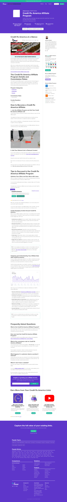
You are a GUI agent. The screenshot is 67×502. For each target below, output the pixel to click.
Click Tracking (46, 473)
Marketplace (35, 469)
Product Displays (36, 474)
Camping (19, 452)
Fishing (25, 453)
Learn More (48, 70)
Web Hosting (22, 457)
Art (35, 451)
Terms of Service (25, 489)
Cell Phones (27, 452)
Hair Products (49, 453)
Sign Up (46, 489)
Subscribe (34, 383)
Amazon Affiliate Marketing (20, 442)
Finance (23, 453)
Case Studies (33, 442)
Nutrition (13, 456)
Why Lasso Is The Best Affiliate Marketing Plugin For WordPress (17, 405)
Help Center (46, 485)
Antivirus (30, 451)
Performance (46, 477)
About (24, 484)
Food (30, 453)
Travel (16, 457)
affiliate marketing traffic (19, 368)
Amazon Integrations (37, 464)
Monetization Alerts (47, 464)
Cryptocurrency (49, 452)
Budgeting (13, 452)
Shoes (31, 456)
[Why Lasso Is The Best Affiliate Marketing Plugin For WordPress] (18, 398)
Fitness (28, 453)
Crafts (43, 452)
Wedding (25, 457)
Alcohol (28, 451)
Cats (25, 452)
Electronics (16, 453)
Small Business (38, 456)
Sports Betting (46, 456)
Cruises (46, 452)
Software (42, 456)
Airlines (25, 451)
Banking (44, 451)
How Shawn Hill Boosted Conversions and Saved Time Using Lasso (39, 488)
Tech (12, 457)
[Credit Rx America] (35, 194)
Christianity (31, 452)
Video (18, 457)
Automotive (38, 451)
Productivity (28, 456)
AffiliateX (13, 466)
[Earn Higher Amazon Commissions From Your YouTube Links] (49, 398)
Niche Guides (52, 442)
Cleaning (35, 452)
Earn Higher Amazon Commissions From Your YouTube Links (49, 405)
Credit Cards (14, 89)
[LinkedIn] (46, 50)
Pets (22, 456)
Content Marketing (38, 442)
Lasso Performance (36, 265)
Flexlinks (23, 468)
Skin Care (34, 456)
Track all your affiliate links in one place (28, 291)
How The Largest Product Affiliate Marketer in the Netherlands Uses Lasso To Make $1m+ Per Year (38, 485)
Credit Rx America (17, 191)
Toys (14, 457)
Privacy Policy (25, 488)
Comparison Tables (36, 472)
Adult (21, 451)
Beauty (46, 451)
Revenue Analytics (47, 465)
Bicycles (49, 451)
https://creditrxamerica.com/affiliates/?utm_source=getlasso (22, 338)
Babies (41, 451)
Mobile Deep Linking (37, 473)
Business (16, 452)
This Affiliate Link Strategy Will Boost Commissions (38, 493)
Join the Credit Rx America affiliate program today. (20, 71)
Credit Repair (14, 91)
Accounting (18, 451)
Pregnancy (24, 456)
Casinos (23, 452)
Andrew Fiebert (48, 40)
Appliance (33, 451)
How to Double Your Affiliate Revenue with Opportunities (38, 491)
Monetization (47, 442)
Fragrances (32, 453)
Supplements (52, 456)
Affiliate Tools (14, 442)
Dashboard (35, 477)
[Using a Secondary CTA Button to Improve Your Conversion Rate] (34, 398)
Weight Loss (29, 457)
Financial (13, 93)
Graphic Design (45, 453)
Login (45, 488)
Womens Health (33, 457)
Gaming (36, 453)
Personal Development (18, 456)
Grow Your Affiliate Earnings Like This (38, 495)
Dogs (52, 452)
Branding (24, 485)
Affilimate (23, 466)
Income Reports (36, 465)
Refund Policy (25, 490)
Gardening (39, 453)
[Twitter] (47, 50)
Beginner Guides (27, 442)
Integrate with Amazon (48, 469)
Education (43, 442)
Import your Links (47, 474)
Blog (45, 484)
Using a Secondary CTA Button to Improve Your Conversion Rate (33, 405)
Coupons (40, 452)
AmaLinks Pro (14, 467)
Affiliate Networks (14, 451)
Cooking (37, 452)
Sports (49, 456)
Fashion (20, 453)
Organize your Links (47, 472)
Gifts (41, 453)
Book (51, 451)
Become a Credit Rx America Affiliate (36, 28)
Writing (37, 457)
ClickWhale (23, 467)
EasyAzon (13, 468)
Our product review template (21, 249)
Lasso (23, 200)
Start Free (25, 28)
